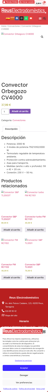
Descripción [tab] (11, 129)
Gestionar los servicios (23, 361)
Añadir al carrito (20, 111)
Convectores (14, 26)
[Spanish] (8, 18)
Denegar (24, 375)
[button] (44, 331)
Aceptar (24, 368)
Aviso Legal (40, 389)
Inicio (3, 26)
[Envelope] (31, 18)
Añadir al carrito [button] (11, 229)
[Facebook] (17, 18)
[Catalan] (12, 18)
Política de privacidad (27, 389)
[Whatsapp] (26, 18)
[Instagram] (21, 18)
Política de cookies (10, 389)
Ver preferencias (24, 382)
